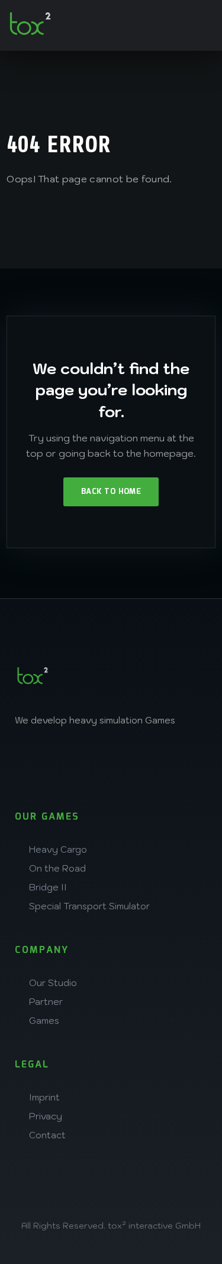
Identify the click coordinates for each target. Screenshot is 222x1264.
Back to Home (111, 492)
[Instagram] (29, 761)
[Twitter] (108, 761)
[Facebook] (68, 761)
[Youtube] (186, 761)
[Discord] (147, 761)
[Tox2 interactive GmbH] (30, 23)
